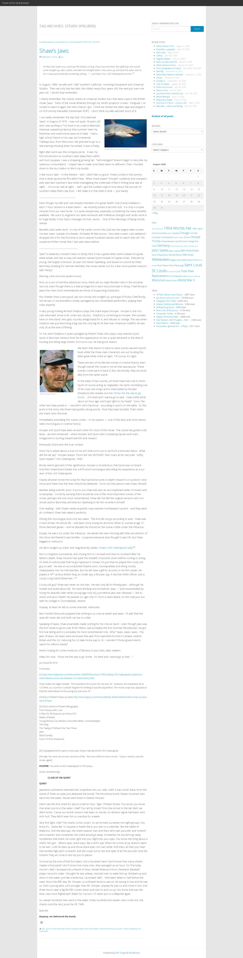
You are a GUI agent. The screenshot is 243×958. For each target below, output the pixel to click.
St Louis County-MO (173, 272)
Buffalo (168, 233)
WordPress (134, 952)
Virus (185, 276)
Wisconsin (158, 280)
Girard (172, 246)
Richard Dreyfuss (72, 929)
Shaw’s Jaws (54, 51)
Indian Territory (188, 246)
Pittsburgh (179, 265)
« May (155, 213)
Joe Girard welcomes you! (167, 297)
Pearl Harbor (163, 265)
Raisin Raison (162, 323)
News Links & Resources (167, 310)
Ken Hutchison (190, 250)
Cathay (159, 55)
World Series (171, 280)
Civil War (194, 233)
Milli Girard (188, 254)
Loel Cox (49, 929)
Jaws (43, 929)
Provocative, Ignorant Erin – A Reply (172, 326)
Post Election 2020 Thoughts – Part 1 (172, 320)
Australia (162, 233)
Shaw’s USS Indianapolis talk (115, 547)
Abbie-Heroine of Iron (166, 65)
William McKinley (194, 276)
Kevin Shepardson (160, 255)
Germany (163, 245)
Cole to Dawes (162, 84)
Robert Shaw (84, 929)
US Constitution (175, 276)
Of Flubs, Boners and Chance (169, 294)
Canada (175, 233)
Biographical (62, 42)
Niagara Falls (175, 260)
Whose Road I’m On (165, 46)
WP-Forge (121, 952)
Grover (159, 77)
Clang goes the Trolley (166, 301)
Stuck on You (162, 90)
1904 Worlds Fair (178, 228)
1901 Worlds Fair (157, 229)
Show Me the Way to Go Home (111, 929)
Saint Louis (193, 264)
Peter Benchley (59, 929)
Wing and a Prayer (164, 99)
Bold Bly (160, 71)
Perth (171, 265)
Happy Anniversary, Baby (167, 316)
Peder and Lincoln (164, 87)
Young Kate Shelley (164, 313)
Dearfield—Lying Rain (165, 49)
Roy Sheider (94, 929)
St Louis (159, 270)
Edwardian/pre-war (170, 241)
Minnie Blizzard (163, 96)
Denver (187, 237)
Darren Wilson (179, 237)
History (96, 42)
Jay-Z (196, 246)
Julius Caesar (174, 250)
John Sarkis (160, 250)
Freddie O (160, 81)
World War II (186, 280)
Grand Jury (179, 246)
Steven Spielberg (130, 929)
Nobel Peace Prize (190, 260)
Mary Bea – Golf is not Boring (169, 106)
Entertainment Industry (80, 42)
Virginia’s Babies (163, 58)
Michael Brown (175, 255)
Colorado (156, 237)
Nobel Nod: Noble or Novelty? (169, 74)
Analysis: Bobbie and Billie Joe (169, 304)
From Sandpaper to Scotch (168, 68)
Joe (61, 57)
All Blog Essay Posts (165, 307)
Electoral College (186, 241)
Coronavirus (167, 237)
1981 (194, 228)
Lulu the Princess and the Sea (169, 93)
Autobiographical (47, 42)
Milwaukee (160, 259)
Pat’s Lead (161, 52)
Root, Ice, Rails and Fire (166, 62)
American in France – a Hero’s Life (171, 103)
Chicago (184, 233)
